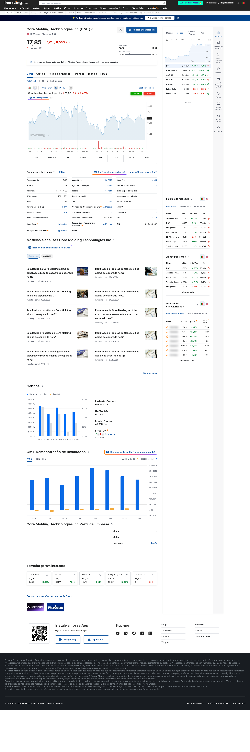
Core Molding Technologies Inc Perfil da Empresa (68, 524)
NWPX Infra (86, 574)
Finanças (79, 73)
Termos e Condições (194, 703)
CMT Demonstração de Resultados (56, 452)
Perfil (41, 81)
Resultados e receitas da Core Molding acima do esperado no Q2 (117, 293)
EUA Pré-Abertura (57, 13)
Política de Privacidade (218, 703)
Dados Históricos (54, 81)
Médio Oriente (90, 13)
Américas (70, 13)
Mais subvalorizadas (175, 313)
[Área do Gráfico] (35, 88)
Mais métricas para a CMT (143, 172)
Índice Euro (171, 94)
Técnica (92, 73)
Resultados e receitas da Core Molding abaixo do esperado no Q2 (49, 312)
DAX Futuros (171, 70)
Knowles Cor (140, 574)
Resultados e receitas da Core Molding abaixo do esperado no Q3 (117, 353)
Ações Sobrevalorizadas (149, 13)
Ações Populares (176, 256)
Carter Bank (34, 574)
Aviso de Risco (239, 703)
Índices (180, 33)
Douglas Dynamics (116, 574)
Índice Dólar (171, 89)
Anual (29, 459)
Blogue (164, 624)
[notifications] (238, 2)
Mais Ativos (171, 206)
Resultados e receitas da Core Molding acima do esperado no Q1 (49, 293)
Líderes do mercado (177, 198)
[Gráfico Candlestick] (29, 88)
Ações (9, 13)
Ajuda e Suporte (202, 636)
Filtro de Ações (138, 8)
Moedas (169, 33)
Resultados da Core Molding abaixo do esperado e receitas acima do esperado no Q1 (49, 355)
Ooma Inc (59, 574)
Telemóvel (166, 630)
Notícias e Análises (59, 73)
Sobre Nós (200, 624)
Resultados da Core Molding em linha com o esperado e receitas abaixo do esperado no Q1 (116, 314)
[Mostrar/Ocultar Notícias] (70, 88)
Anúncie (198, 630)
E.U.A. (154, 543)
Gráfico (40, 73)
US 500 (169, 84)
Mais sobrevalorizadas (197, 313)
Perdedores (199, 206)
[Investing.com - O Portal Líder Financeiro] (16, 3)
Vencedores (185, 206)
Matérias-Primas (192, 33)
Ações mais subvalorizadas (175, 305)
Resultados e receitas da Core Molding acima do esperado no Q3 (117, 270)
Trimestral (41, 459)
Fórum (103, 73)
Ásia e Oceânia (105, 13)
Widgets (165, 642)
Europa (79, 13)
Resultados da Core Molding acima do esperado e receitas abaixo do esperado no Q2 (50, 272)
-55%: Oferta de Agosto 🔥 (190, 3)
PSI (167, 66)
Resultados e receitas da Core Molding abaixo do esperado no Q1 (49, 334)
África (115, 13)
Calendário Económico (118, 8)
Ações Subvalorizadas (129, 13)
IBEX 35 (169, 80)
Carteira (165, 636)
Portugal (34, 13)
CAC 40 (169, 75)
